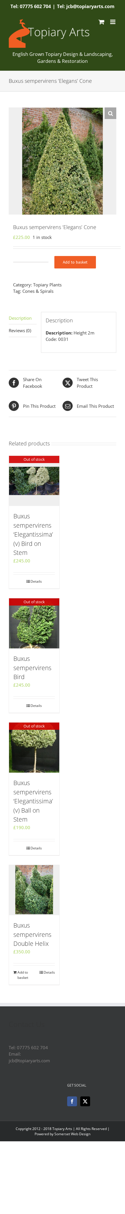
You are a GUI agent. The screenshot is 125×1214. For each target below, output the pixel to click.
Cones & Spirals (37, 291)
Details (36, 581)
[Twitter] (85, 1101)
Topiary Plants (47, 285)
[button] (110, 113)
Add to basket (75, 262)
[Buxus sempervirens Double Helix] (34, 890)
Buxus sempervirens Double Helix (32, 934)
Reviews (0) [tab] (20, 330)
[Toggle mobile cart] (101, 22)
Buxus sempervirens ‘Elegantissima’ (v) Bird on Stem (33, 534)
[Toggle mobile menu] (113, 22)
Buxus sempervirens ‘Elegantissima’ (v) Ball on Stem (33, 801)
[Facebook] (72, 1101)
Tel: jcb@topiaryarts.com (86, 6)
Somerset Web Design (72, 1133)
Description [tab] (20, 318)
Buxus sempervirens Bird (32, 667)
